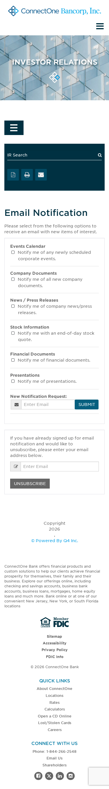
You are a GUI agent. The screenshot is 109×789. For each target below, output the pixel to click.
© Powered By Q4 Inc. (54, 540)
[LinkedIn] (60, 776)
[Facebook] (38, 776)
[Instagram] (71, 776)
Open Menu (14, 128)
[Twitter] (49, 776)
